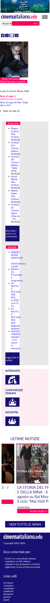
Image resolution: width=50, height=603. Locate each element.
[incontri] (12, 425)
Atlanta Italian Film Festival (15, 194)
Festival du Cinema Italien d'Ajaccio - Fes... (15, 211)
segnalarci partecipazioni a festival (22, 564)
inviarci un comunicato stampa (20, 558)
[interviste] (12, 383)
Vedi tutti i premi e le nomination (11, 233)
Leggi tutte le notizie (12, 359)
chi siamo (8, 582)
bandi (6, 599)
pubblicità (8, 591)
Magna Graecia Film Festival (15, 132)
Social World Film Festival (15, 180)
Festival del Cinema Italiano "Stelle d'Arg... (15, 163)
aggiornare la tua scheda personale (22, 566)
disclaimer (8, 594)
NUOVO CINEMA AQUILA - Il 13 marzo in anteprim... (16, 340)
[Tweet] (7, 36)
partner (7, 596)
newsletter (8, 588)
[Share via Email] (12, 36)
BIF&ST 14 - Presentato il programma (17, 275)
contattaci (8, 585)
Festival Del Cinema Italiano (15, 146)
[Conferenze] (12, 405)
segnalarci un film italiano (18, 561)
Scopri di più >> (26, 511)
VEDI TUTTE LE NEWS (25, 524)
